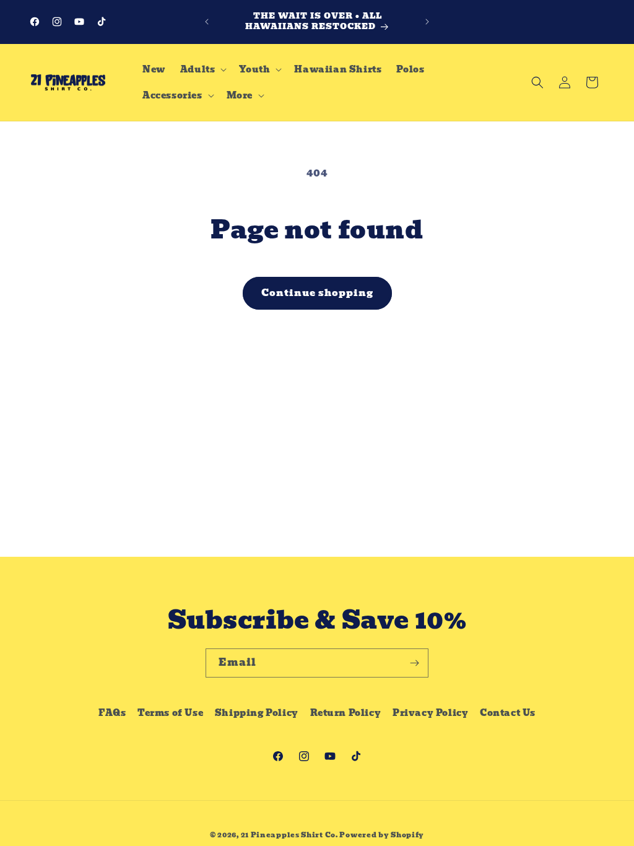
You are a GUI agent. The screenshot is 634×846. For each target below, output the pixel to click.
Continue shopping (317, 293)
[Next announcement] (427, 21)
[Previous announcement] (206, 21)
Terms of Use (170, 713)
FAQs (112, 713)
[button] (202, 69)
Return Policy (345, 713)
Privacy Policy (430, 713)
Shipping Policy (256, 713)
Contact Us (508, 713)
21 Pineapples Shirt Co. (289, 834)
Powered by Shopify (381, 834)
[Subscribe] (414, 663)
